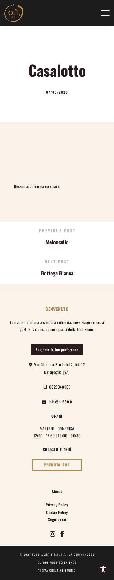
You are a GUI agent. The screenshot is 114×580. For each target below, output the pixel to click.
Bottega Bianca (57, 273)
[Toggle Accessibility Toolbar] (103, 569)
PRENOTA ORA (57, 464)
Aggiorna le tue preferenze (57, 349)
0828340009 (59, 387)
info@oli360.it (59, 402)
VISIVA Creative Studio (57, 570)
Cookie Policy (57, 512)
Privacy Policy (57, 505)
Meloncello (57, 242)
